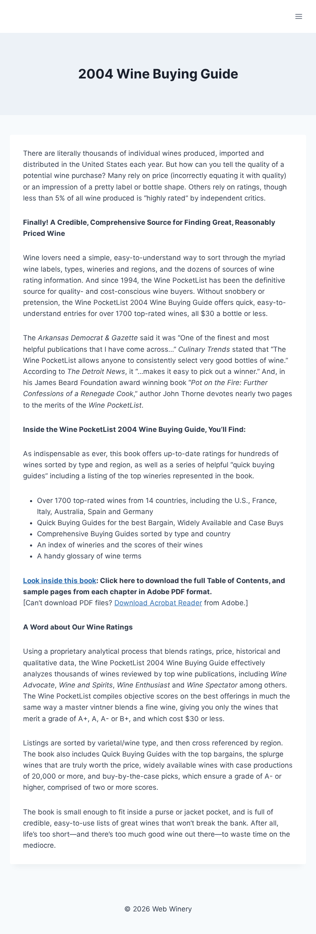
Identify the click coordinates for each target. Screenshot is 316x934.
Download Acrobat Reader (158, 603)
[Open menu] (298, 16)
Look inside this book (59, 581)
